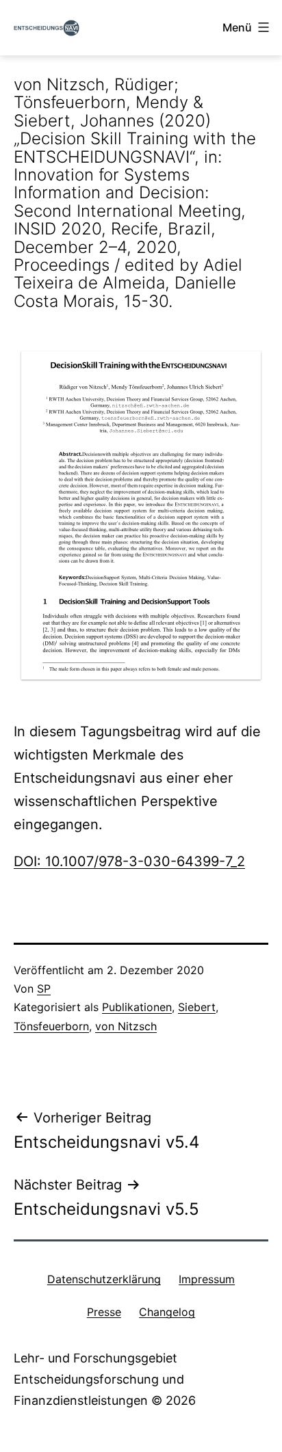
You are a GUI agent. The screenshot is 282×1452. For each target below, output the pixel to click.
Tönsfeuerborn (51, 1026)
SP (44, 988)
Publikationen (137, 1007)
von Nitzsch (126, 1026)
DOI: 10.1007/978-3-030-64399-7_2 (129, 861)
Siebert (197, 1007)
